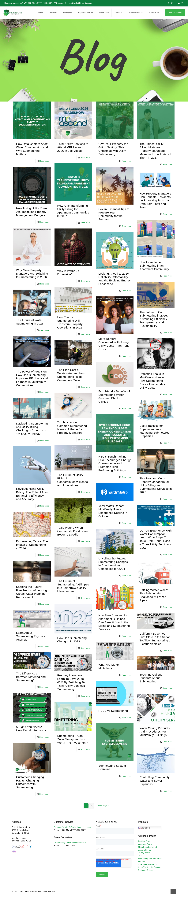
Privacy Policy (144, 853)
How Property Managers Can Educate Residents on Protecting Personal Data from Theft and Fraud (155, 200)
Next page (102, 805)
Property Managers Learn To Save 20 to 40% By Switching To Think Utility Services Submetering (71, 682)
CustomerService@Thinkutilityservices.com (72, 827)
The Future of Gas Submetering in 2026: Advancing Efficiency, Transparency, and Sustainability (154, 318)
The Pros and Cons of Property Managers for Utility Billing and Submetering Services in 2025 (156, 485)
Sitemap (141, 861)
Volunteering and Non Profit (150, 858)
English (146, 828)
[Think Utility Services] (13, 12)
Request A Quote (175, 13)
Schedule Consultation (147, 864)
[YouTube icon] (175, 3)
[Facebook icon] (168, 3)
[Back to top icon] (173, 891)
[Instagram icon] (182, 3)
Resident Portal (144, 841)
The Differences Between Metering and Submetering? (31, 677)
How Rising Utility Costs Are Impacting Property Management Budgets (31, 212)
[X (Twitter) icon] (172, 3)
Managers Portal (145, 844)
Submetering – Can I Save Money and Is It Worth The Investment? (72, 739)
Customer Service (145, 870)
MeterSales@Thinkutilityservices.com (70, 842)
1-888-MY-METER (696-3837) (39, 3)
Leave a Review (145, 850)
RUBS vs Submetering (113, 710)
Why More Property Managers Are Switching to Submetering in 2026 (32, 274)
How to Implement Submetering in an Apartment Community (154, 266)
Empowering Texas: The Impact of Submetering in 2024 (32, 545)
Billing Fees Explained (147, 847)
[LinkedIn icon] (179, 3)
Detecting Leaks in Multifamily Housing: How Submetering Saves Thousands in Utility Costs (153, 380)
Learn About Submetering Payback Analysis (30, 636)
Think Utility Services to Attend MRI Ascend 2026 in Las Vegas (72, 147)
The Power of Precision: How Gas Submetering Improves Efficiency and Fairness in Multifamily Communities (32, 378)
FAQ (139, 856)
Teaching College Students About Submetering (151, 678)
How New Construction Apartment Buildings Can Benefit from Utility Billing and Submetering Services (114, 622)
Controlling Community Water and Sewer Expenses (155, 781)
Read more (44, 161)
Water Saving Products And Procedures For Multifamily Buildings (155, 731)
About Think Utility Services (149, 867)
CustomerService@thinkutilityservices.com (74, 3)
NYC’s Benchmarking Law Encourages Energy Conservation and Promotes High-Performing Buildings (114, 463)
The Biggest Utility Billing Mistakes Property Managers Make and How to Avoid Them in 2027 (155, 150)
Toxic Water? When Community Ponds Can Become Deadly (72, 531)
